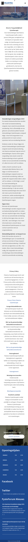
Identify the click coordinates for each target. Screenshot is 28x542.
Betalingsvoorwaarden (14, 391)
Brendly (18, 541)
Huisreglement (14, 371)
